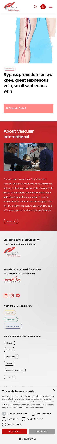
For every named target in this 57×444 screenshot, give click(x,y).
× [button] (54, 390)
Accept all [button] (14, 431)
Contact (9, 377)
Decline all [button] (42, 431)
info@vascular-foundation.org (19, 273)
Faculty (9, 363)
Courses (9, 313)
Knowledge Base (12, 326)
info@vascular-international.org (20, 244)
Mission (9, 343)
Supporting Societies (14, 370)
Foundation (10, 356)
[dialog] (28, 415)
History (9, 350)
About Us (10, 221)
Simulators (10, 319)
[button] (28, 439)
